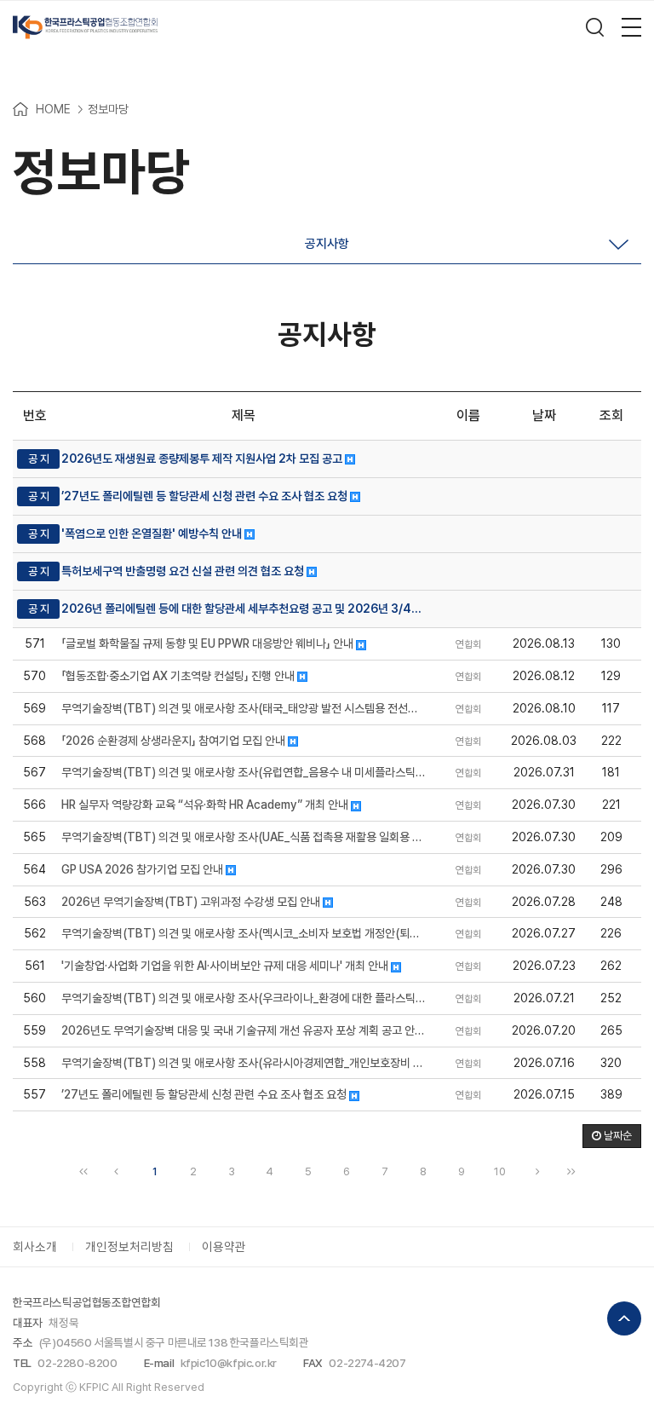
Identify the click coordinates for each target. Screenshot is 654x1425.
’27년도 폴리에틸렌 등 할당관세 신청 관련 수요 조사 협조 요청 (205, 496)
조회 (611, 415)
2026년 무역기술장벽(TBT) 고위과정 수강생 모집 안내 (192, 902)
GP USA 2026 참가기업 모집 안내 (143, 869)
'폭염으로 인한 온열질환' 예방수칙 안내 (152, 533)
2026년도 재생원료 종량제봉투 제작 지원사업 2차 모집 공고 (203, 458)
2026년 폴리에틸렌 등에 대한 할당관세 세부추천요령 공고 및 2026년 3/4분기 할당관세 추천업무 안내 (244, 608)
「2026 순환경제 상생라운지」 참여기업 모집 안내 (174, 740)
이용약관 (224, 1246)
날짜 (544, 415)
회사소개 (35, 1246)
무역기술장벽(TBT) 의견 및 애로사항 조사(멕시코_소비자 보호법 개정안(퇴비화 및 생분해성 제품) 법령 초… (244, 933)
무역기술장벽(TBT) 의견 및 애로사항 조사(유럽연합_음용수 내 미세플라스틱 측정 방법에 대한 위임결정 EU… (244, 772)
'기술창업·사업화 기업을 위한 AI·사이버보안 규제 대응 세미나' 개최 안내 (226, 965)
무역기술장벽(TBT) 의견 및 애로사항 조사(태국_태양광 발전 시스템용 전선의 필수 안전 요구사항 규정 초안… (244, 708)
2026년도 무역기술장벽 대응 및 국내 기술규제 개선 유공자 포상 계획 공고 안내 (244, 1030)
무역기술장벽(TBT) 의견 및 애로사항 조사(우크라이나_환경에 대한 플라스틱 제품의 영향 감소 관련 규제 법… (244, 998)
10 (500, 1171)
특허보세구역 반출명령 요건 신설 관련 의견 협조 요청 (184, 571)
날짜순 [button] (616, 1135)
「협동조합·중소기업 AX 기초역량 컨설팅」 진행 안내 (179, 676)
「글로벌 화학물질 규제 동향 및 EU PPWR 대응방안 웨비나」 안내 (208, 643)
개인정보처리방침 (129, 1246)
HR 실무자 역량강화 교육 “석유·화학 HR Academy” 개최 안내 (206, 804)
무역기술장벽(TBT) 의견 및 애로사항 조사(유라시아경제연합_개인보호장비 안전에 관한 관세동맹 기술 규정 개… (244, 1063)
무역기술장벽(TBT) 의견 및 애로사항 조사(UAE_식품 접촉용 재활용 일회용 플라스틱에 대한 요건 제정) (244, 837)
